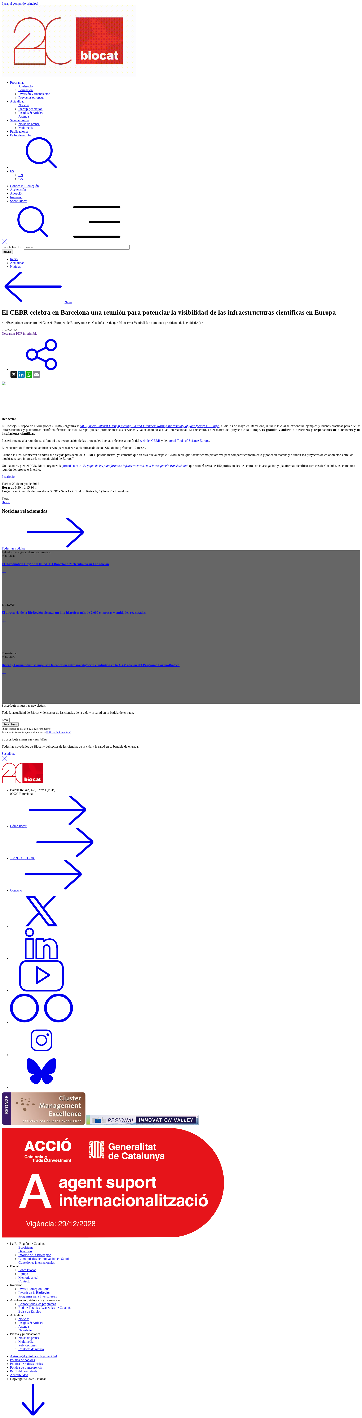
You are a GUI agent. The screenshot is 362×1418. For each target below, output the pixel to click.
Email (5, 720)
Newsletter (25, 1330)
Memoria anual (28, 1277)
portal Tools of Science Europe (188, 440)
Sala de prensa (19, 120)
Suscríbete (8, 753)
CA (20, 179)
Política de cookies (22, 1360)
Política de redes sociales (26, 1363)
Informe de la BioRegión (34, 1255)
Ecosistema (25, 1247)
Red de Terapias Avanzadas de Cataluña (44, 1307)
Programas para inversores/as (37, 1296)
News (68, 302)
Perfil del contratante (23, 1371)
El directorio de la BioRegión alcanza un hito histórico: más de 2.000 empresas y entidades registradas (74, 612)
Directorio (25, 1251)
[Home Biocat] (69, 75)
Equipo (23, 1274)
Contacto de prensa (31, 1349)
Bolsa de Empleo (29, 1311)
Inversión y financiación (34, 94)
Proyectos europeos (31, 97)
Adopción (16, 193)
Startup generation (30, 109)
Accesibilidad (19, 1375)
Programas (17, 82)
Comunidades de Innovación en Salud (43, 1258)
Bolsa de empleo (21, 135)
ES (12, 171)
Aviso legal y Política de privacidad (33, 1356)
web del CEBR (150, 440)
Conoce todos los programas (37, 1304)
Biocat (6, 502)
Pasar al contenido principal (20, 3)
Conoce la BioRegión (24, 186)
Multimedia (26, 127)
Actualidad (17, 101)
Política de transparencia (26, 1367)
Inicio (14, 259)
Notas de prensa (29, 124)
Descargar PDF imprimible (19, 333)
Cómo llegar (18, 826)
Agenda (23, 116)
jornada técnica (124, 466)
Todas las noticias (13, 548)
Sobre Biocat (18, 201)
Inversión (16, 197)
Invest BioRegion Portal (34, 1289)
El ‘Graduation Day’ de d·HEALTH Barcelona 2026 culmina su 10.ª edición (55, 564)
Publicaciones (19, 131)
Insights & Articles (30, 112)
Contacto (16, 890)
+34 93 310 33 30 (22, 858)
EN (20, 175)
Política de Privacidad (58, 732)
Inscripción (9, 476)
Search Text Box (13, 247)
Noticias (23, 105)
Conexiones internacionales (36, 1262)
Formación (25, 90)
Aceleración (26, 86)
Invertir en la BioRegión (34, 1292)
